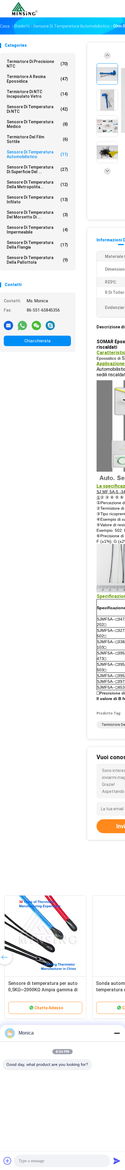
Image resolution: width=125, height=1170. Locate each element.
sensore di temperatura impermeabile (37, 229)
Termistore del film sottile (37, 139)
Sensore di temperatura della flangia (37, 244)
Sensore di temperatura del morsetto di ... (37, 214)
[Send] (117, 1160)
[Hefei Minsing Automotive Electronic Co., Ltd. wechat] (36, 325)
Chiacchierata (37, 341)
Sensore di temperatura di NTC (37, 109)
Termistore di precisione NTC (37, 63)
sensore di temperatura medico (37, 124)
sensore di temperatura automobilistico (37, 154)
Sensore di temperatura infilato (37, 199)
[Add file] (7, 1160)
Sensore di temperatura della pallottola (37, 260)
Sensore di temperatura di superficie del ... (37, 169)
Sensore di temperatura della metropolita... (37, 184)
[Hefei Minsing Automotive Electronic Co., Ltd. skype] (50, 325)
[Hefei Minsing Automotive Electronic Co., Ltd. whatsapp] (22, 325)
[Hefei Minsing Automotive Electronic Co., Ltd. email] (8, 325)
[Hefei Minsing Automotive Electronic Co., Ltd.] (25, 9)
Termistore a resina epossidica (37, 79)
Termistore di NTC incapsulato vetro (37, 94)
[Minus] (116, 1033)
